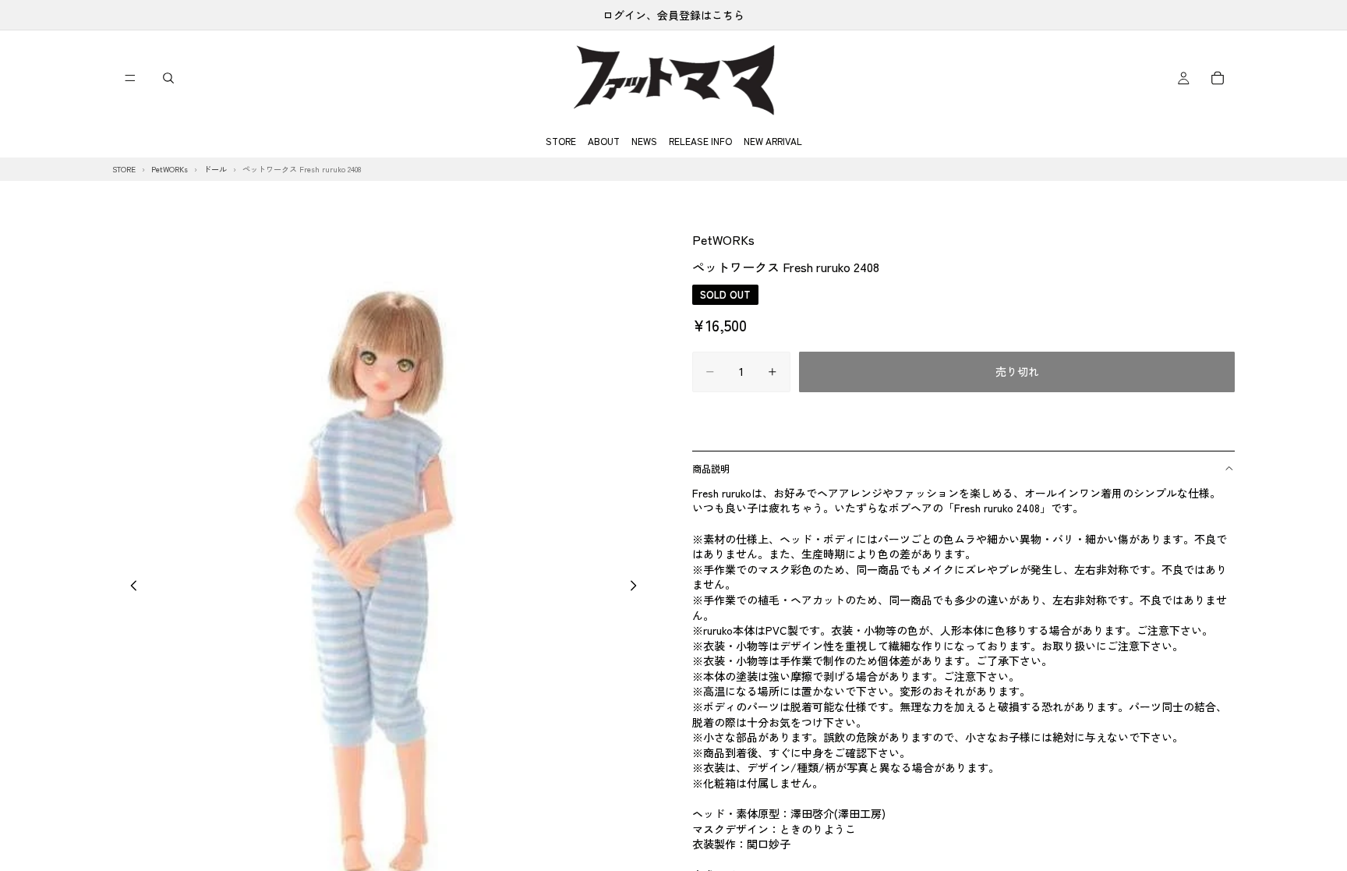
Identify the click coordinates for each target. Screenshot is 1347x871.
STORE (561, 140)
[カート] (1217, 78)
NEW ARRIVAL (773, 140)
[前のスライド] (129, 587)
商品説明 (711, 468)
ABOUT (604, 140)
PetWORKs (723, 239)
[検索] (168, 78)
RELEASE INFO (700, 140)
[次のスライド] (637, 587)
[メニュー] (130, 78)
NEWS (644, 140)
